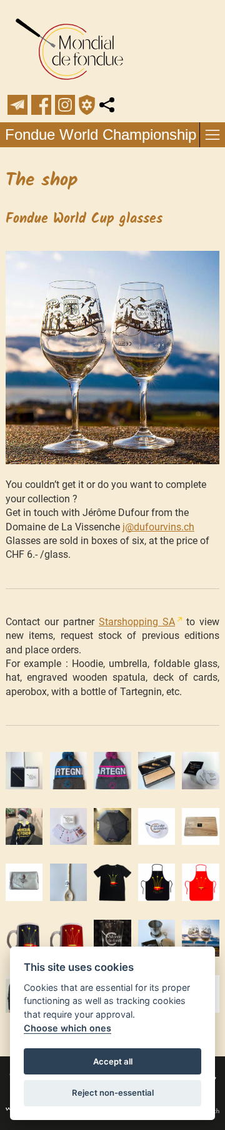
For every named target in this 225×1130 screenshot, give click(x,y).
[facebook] (41, 105)
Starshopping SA (137, 622)
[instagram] (65, 105)
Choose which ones (67, 1028)
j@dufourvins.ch (158, 527)
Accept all (112, 1061)
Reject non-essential (113, 1093)
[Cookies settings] (87, 105)
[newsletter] (18, 105)
